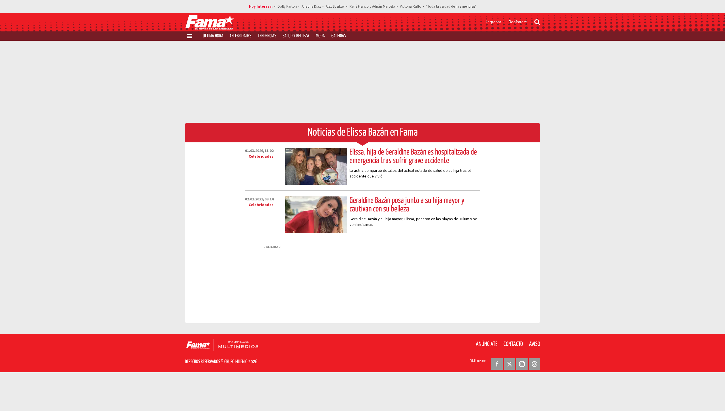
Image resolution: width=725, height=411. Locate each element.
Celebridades (240, 36)
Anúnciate (486, 344)
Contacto (513, 344)
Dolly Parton (287, 6)
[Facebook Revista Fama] (497, 364)
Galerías (338, 36)
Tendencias (267, 36)
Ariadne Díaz (311, 6)
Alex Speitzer (335, 6)
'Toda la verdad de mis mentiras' (451, 6)
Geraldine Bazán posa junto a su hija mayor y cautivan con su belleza (406, 205)
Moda (320, 36)
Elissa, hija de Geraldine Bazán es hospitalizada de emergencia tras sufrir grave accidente (413, 156)
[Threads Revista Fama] (534, 364)
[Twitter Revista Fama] (509, 364)
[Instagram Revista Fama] (522, 364)
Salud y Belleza (296, 36)
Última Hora (213, 36)
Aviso (534, 344)
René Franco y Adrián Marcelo (372, 6)
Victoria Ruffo (410, 6)
